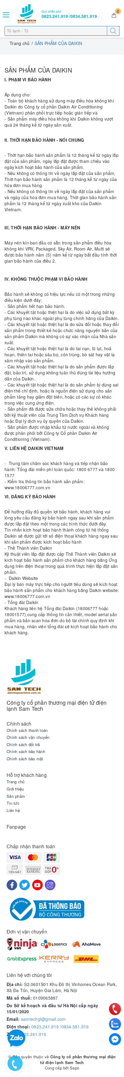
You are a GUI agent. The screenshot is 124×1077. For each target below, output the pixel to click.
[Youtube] (37, 885)
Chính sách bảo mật (25, 759)
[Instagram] (50, 885)
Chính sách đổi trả (23, 744)
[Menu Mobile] (6, 14)
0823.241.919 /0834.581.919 (60, 1027)
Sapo (74, 1068)
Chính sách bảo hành (26, 751)
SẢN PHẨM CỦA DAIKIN (38, 70)
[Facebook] (12, 885)
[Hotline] (115, 1009)
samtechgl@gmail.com (43, 1019)
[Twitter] (24, 885)
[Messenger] (115, 1039)
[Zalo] (115, 1024)
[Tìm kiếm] (113, 31)
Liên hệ (13, 810)
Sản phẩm (16, 796)
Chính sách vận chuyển (28, 737)
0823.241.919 (32, 1034)
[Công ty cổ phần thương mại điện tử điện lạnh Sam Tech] (27, 13)
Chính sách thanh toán (27, 730)
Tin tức (13, 803)
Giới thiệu (15, 789)
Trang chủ (15, 781)
